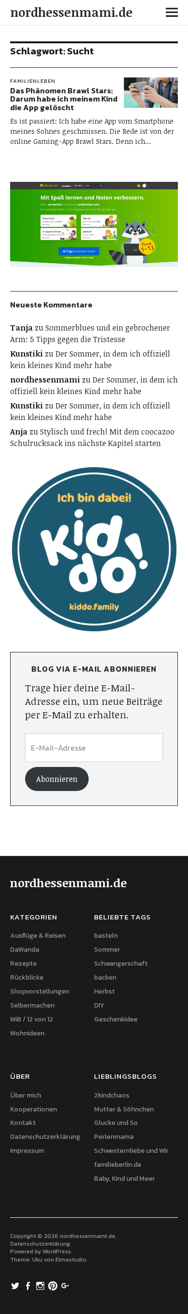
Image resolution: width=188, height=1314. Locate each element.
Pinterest (54, 1285)
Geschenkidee (115, 1019)
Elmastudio (70, 1259)
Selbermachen (32, 1005)
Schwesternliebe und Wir (131, 1151)
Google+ (66, 1285)
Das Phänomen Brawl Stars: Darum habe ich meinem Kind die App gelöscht (64, 99)
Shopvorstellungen (39, 991)
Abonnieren (57, 779)
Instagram (41, 1285)
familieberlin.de (117, 1165)
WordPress (56, 1251)
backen (105, 977)
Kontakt (23, 1123)
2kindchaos (111, 1095)
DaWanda (24, 949)
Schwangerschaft (121, 963)
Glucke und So (116, 1123)
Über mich (25, 1095)
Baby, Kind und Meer (124, 1179)
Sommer (107, 949)
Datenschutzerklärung (45, 1137)
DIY (99, 1005)
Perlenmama (114, 1137)
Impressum (27, 1151)
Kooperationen (33, 1109)
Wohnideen (27, 1033)
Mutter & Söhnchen (124, 1109)
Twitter (16, 1285)
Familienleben (32, 81)
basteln (106, 936)
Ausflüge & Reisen (38, 936)
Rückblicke (26, 977)
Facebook (29, 1285)
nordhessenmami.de (71, 12)
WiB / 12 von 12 (31, 1019)
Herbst (104, 991)
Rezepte (23, 963)
